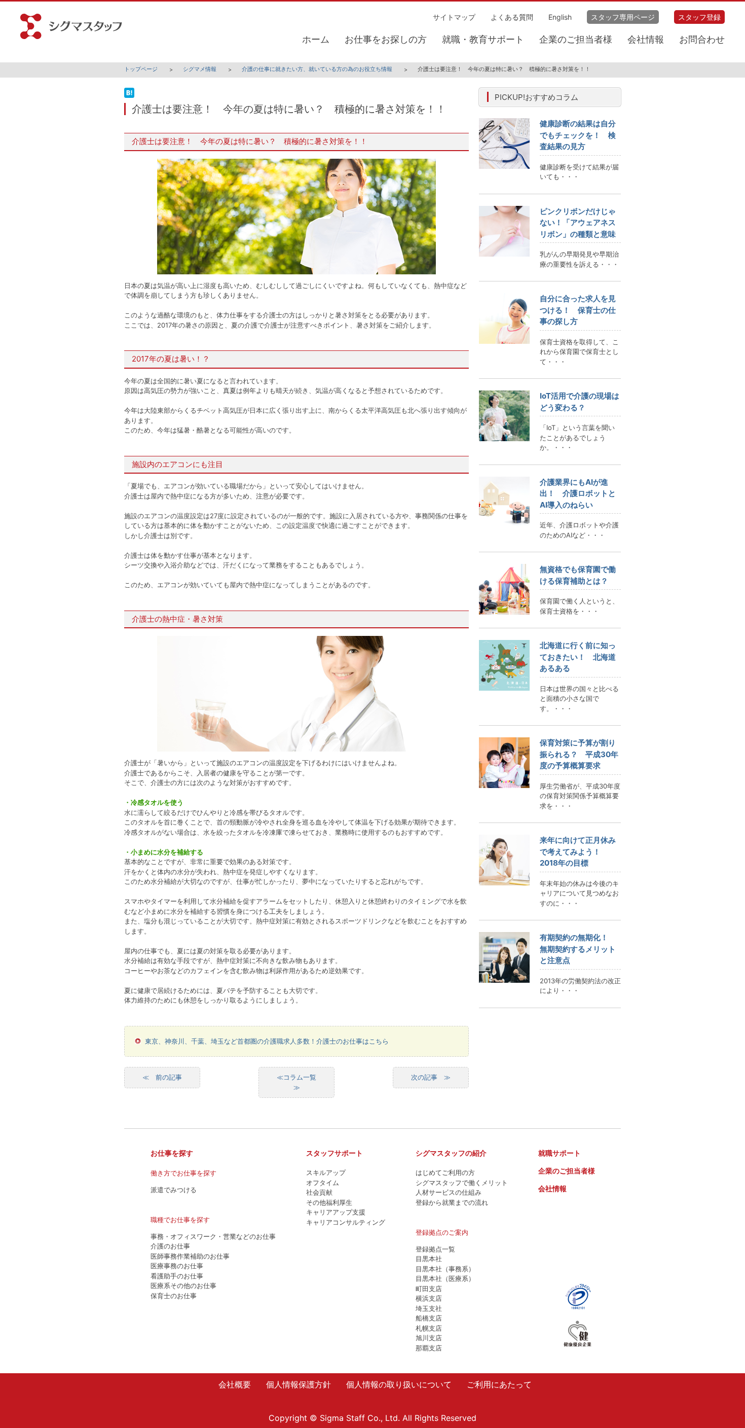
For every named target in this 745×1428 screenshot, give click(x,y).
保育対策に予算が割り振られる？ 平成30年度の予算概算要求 (579, 754)
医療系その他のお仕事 (183, 1285)
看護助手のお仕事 (177, 1276)
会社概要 (234, 1384)
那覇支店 (429, 1348)
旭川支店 (429, 1338)
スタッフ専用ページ (623, 17)
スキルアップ (326, 1172)
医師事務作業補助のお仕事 (190, 1256)
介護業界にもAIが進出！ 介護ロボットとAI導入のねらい (578, 493)
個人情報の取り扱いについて (399, 1384)
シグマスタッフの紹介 (451, 1153)
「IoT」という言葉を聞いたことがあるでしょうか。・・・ (577, 437)
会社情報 (645, 39)
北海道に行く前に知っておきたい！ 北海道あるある (578, 656)
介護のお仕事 (170, 1246)
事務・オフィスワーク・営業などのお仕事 (213, 1236)
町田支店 (429, 1288)
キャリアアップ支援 (335, 1212)
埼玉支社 (429, 1308)
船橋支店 (429, 1318)
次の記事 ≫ (431, 1077)
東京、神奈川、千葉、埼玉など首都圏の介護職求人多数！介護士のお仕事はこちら (267, 1041)
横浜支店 (429, 1298)
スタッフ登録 (699, 17)
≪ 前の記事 (162, 1077)
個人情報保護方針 (298, 1384)
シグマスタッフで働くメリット (462, 1183)
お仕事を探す (172, 1153)
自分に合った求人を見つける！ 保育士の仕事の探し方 (578, 310)
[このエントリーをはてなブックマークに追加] (129, 98)
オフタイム (322, 1183)
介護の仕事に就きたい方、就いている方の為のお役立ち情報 (317, 69)
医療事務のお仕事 (177, 1266)
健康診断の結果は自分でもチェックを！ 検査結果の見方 (578, 135)
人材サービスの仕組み (448, 1192)
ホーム (315, 39)
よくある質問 (512, 17)
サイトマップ (454, 17)
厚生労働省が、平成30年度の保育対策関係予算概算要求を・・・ (580, 796)
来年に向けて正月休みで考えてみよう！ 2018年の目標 (578, 851)
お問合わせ (702, 39)
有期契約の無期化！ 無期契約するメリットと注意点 (578, 949)
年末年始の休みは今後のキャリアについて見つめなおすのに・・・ (579, 893)
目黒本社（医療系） (445, 1278)
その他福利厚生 (329, 1202)
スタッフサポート (334, 1153)
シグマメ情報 (199, 69)
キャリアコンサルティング (345, 1222)
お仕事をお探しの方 (386, 39)
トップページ (141, 69)
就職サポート (559, 1153)
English (560, 17)
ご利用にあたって (499, 1384)
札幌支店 (429, 1328)
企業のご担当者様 (575, 39)
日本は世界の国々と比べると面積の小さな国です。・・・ (579, 698)
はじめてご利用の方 (445, 1172)
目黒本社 (429, 1259)
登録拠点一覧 (435, 1249)
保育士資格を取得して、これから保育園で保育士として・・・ (579, 352)
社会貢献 (319, 1192)
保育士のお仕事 (174, 1296)
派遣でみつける (174, 1190)
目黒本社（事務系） (445, 1269)
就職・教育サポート (483, 39)
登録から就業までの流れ (452, 1202)
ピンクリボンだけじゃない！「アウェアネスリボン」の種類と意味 (578, 222)
